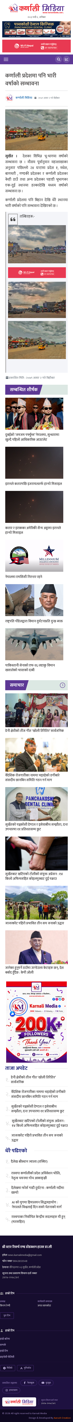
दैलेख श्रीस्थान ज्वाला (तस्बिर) (29, 1161)
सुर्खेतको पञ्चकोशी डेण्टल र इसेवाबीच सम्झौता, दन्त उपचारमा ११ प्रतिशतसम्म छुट (36, 827)
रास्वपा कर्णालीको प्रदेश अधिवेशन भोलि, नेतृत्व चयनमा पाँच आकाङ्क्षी (35, 1175)
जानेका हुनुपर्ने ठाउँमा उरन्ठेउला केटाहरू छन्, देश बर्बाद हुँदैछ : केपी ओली (34, 970)
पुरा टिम (7, 1315)
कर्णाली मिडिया (24, 97)
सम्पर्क (3, 1345)
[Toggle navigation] (6, 59)
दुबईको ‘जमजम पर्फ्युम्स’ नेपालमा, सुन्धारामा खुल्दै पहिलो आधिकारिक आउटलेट (32, 437)
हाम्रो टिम (4, 1351)
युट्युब (48, 1383)
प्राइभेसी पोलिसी (7, 1357)
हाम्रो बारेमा (5, 1339)
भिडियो (9, 1368)
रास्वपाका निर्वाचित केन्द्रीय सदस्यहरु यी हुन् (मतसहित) (38, 1219)
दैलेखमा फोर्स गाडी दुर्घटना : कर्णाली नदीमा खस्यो (37, 1190)
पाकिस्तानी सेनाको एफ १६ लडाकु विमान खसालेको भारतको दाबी (30, 668)
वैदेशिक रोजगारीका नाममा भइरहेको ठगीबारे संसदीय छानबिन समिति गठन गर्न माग (32, 778)
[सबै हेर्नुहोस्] (62, 685)
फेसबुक (30, 1383)
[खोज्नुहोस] (58, 59)
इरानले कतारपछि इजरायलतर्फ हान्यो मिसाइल (33, 484)
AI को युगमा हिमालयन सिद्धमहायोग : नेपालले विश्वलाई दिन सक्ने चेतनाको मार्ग (37, 1205)
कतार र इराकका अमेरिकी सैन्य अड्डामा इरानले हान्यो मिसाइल (33, 530)
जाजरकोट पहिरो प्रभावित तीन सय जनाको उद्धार (34, 923)
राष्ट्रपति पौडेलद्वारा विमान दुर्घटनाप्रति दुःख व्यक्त (34, 621)
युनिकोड (27, 1368)
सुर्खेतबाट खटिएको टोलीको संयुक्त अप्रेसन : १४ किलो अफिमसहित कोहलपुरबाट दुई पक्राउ (34, 876)
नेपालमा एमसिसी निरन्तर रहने (23, 577)
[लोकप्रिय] (66, 59)
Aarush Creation (62, 1418)
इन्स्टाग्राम (13, 1390)
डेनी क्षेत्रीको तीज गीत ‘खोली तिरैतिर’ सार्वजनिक (34, 731)
